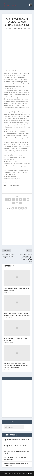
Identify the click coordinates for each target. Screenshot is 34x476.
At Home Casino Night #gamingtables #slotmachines (16, 464)
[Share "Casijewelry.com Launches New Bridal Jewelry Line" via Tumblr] (17, 199)
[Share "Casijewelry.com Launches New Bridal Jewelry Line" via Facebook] (6, 199)
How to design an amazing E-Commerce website (16, 440)
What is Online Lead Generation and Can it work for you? (16, 446)
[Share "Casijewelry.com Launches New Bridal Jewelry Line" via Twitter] (10, 199)
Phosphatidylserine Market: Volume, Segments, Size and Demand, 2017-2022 (17, 314)
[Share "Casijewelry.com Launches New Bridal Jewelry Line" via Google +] (13, 199)
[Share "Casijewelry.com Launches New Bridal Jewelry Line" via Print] (20, 203)
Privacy (30, 473)
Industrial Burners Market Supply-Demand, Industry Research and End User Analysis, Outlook (16, 365)
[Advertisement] (17, 50)
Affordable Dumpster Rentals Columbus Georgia (16, 452)
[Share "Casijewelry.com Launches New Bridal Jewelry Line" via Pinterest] (20, 199)
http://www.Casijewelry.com (12, 185)
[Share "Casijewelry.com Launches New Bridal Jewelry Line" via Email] (17, 203)
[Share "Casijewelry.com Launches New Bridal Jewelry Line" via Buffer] (28, 199)
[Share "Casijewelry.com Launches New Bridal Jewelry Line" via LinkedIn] (24, 199)
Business (16, 28)
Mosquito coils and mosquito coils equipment (15, 339)
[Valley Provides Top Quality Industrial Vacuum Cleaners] (17, 278)
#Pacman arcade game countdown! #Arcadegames (15, 458)
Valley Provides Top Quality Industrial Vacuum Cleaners (16, 289)
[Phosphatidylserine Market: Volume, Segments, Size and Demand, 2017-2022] (17, 303)
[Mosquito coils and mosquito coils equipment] (17, 328)
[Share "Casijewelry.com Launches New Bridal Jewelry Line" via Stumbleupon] (13, 203)
